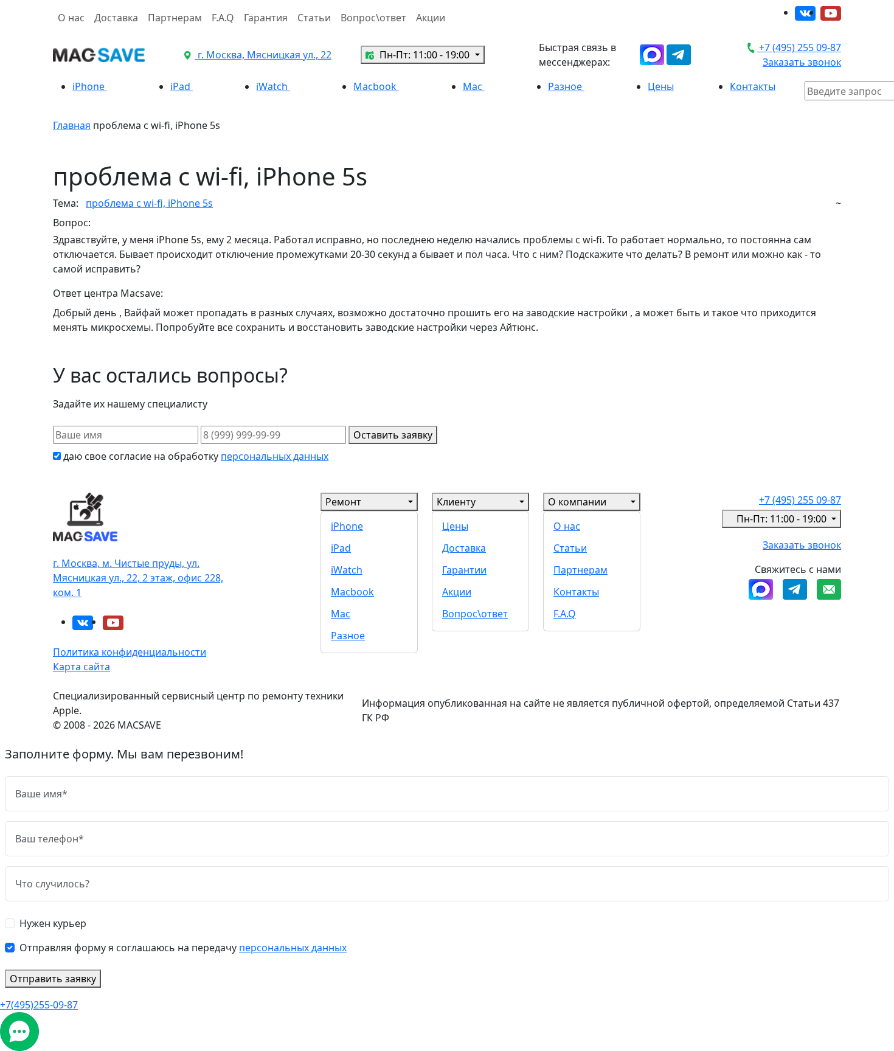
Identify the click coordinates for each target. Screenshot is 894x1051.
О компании (577, 501)
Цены (661, 86)
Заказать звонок (802, 62)
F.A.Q (223, 17)
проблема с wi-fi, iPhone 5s (149, 203)
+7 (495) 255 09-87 (799, 47)
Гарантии (464, 570)
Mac (474, 86)
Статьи (314, 17)
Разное (566, 86)
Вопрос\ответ (373, 17)
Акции (430, 17)
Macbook (376, 86)
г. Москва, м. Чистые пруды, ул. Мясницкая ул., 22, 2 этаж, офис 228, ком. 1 (138, 578)
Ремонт (343, 501)
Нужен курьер (52, 923)
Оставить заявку (392, 435)
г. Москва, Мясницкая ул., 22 (263, 54)
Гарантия (266, 17)
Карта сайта (81, 666)
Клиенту (456, 501)
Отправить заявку (53, 978)
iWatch (273, 86)
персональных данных (274, 456)
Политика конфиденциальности (129, 652)
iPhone (89, 86)
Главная (72, 125)
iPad (181, 86)
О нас (71, 17)
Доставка (116, 17)
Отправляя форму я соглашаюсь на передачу (183, 947)
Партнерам (175, 17)
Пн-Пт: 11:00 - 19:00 (424, 54)
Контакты (752, 86)
